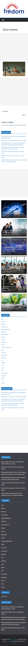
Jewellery (3, 357)
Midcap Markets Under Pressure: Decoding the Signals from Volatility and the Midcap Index (12, 249)
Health (3, 345)
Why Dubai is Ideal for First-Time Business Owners (14, 140)
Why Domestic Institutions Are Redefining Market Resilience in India (13, 213)
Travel (2, 383)
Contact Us (4, 596)
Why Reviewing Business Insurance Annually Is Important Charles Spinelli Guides (13, 268)
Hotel (2, 350)
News (2, 368)
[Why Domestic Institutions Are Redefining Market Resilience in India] (14, 209)
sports (2, 378)
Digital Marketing (5, 329)
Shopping (3, 375)
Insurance (3, 352)
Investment (4, 355)
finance (3, 339)
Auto (2, 319)
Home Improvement (6, 347)
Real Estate (4, 373)
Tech (2, 381)
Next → (24, 115)
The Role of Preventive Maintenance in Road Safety (13, 287)
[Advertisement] (14, 47)
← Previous (4, 111)
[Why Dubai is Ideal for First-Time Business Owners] (14, 228)
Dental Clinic (4, 327)
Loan (2, 365)
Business (3, 324)
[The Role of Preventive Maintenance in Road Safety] (14, 284)
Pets (2, 370)
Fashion (3, 337)
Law (2, 360)
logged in (11, 125)
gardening (3, 342)
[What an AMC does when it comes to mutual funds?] (14, 302)
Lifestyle (3, 363)
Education (3, 332)
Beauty (3, 321)
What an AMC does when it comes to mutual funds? (13, 306)
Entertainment (4, 334)
